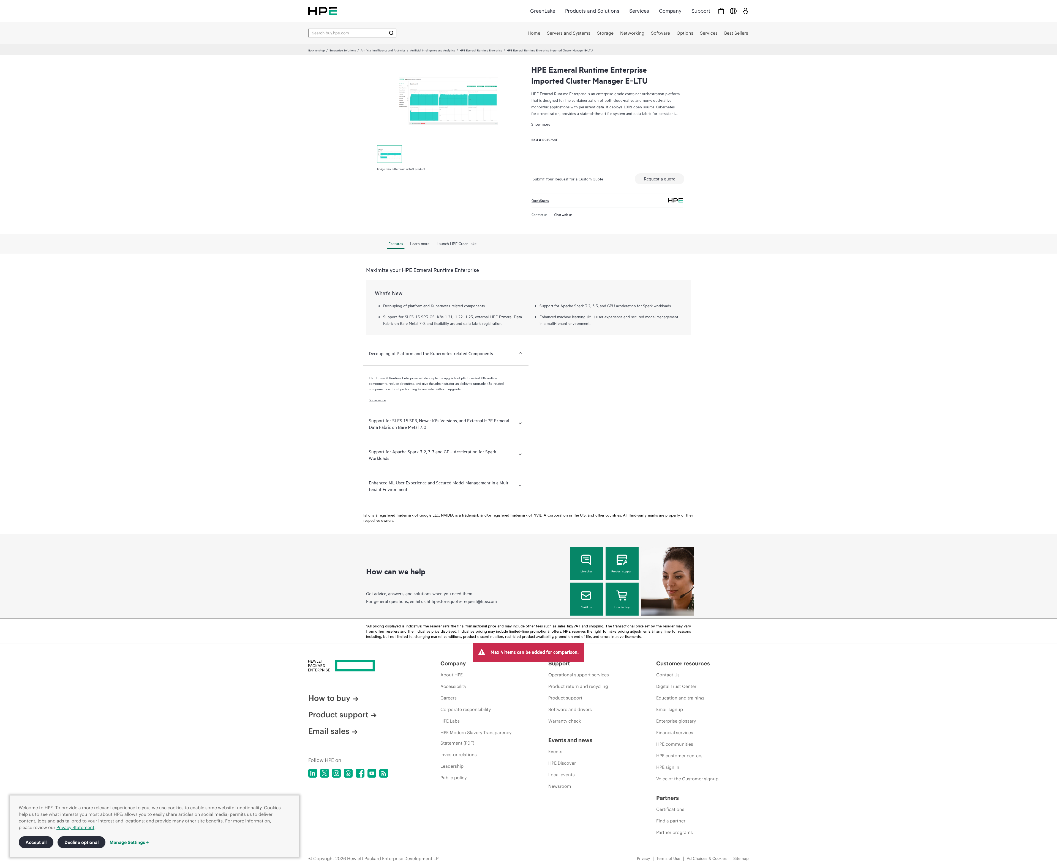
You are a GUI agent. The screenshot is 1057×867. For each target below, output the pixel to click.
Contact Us (668, 674)
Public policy (453, 777)
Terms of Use (668, 858)
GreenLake (542, 11)
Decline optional (81, 842)
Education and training (680, 698)
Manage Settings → (129, 842)
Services (639, 11)
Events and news (570, 740)
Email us (586, 607)
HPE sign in (667, 767)
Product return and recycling (578, 686)
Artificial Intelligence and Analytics (383, 50)
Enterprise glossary (676, 721)
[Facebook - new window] (360, 773)
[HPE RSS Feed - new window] (383, 773)
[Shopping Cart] (721, 11)
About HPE (451, 674)
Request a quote (659, 178)
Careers (448, 698)
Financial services (674, 732)
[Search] (391, 33)
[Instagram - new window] (336, 773)
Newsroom (559, 786)
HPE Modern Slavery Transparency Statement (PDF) (475, 738)
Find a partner (670, 821)
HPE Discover (562, 763)
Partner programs (674, 832)
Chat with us (563, 214)
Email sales (328, 731)
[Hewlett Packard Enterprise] (322, 11)
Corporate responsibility (465, 709)
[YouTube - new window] (371, 773)
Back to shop (316, 50)
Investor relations (458, 754)
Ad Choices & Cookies (707, 858)
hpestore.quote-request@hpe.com (464, 601)
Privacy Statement (75, 827)
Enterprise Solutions (342, 50)
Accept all (36, 842)
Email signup (669, 709)
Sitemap (741, 858)
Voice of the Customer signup (687, 778)
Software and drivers (570, 709)
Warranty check (564, 721)
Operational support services (578, 674)
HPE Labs (450, 721)
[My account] (745, 11)
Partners (667, 797)
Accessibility (453, 686)
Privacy (643, 858)
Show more (540, 124)
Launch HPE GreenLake (456, 243)
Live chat (586, 571)
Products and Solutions (592, 11)
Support (700, 11)
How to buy (622, 607)
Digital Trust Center (676, 686)
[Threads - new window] (348, 773)
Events (555, 751)
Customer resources (683, 663)
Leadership (452, 766)
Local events (561, 774)
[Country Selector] (733, 11)
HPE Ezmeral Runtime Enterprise (481, 50)
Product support (622, 571)
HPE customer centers (679, 755)
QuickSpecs (540, 200)
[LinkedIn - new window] (312, 773)
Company (670, 11)
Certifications (670, 809)
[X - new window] (324, 773)
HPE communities (674, 744)
